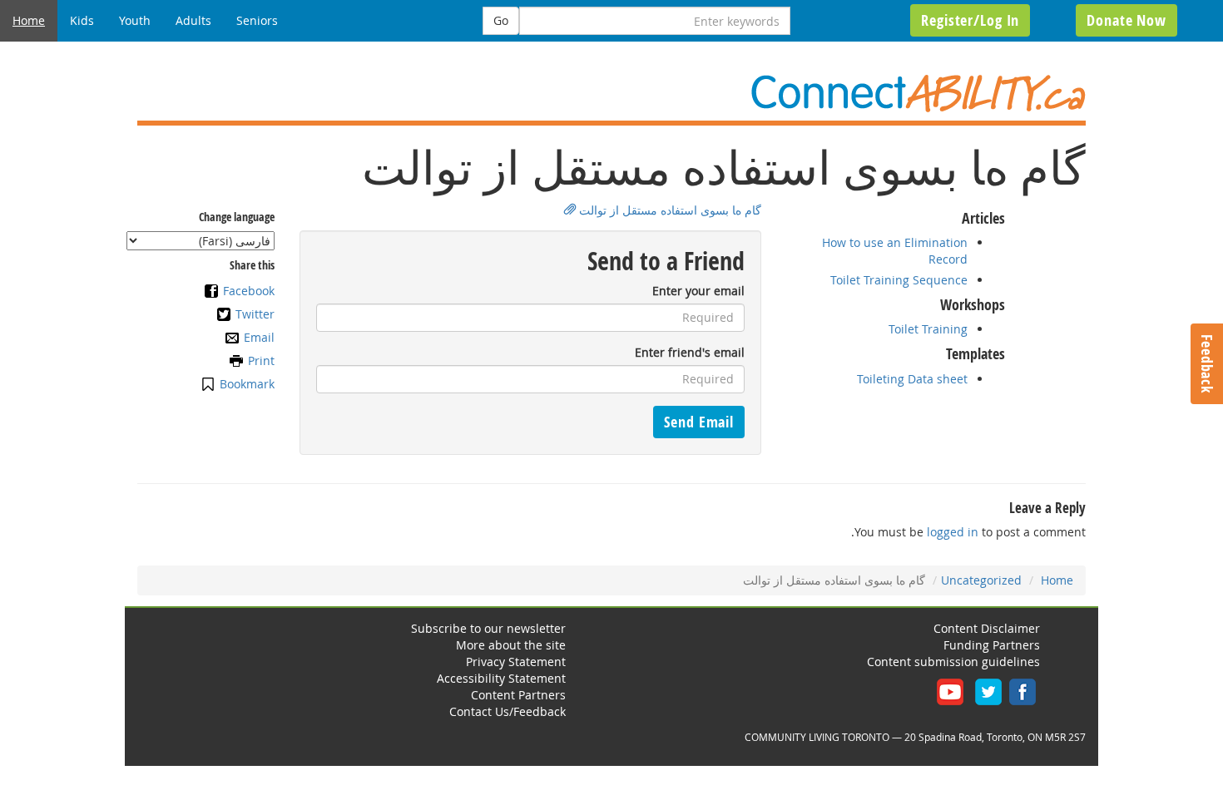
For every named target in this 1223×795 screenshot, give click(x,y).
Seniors (257, 20)
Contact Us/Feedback (507, 711)
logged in (952, 532)
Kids (82, 20)
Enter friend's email (690, 352)
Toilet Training (928, 329)
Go (500, 20)
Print (261, 360)
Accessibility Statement (501, 678)
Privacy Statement (516, 661)
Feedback (1207, 363)
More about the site (511, 645)
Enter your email (698, 291)
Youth (135, 20)
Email (259, 337)
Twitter (255, 314)
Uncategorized (981, 580)
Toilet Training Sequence (899, 280)
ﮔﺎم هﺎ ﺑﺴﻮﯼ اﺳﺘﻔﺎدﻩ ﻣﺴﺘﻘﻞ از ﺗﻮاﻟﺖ (668, 210)
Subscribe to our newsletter (488, 628)
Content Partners (518, 695)
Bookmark (247, 384)
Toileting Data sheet (912, 379)
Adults (193, 20)
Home (28, 20)
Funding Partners (991, 645)
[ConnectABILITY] (611, 93)
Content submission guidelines (953, 661)
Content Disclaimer (986, 628)
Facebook (249, 291)
